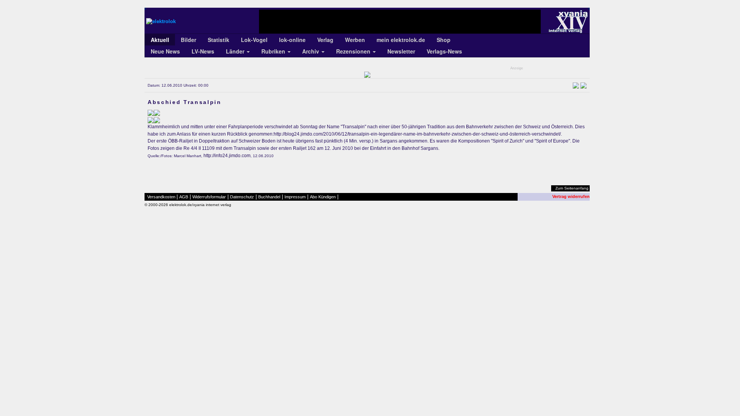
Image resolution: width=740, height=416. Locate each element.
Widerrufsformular (209, 197)
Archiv (311, 51)
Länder (236, 51)
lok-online (292, 40)
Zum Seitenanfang (572, 188)
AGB (183, 197)
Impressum (295, 197)
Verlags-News (444, 51)
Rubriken (274, 51)
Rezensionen (354, 51)
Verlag (325, 40)
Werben (355, 40)
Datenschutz (242, 197)
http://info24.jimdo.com (227, 155)
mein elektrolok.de (401, 40)
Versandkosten (161, 197)
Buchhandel (269, 197)
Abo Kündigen (323, 197)
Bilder (188, 40)
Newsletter (401, 51)
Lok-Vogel (254, 40)
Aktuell (160, 40)
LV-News (203, 51)
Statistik (218, 40)
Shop (444, 40)
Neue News (165, 51)
